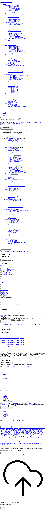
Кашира (38, 432)
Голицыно (6, 430)
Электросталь (21, 443)
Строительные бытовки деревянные (15, 201)
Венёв (13, 429)
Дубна (17, 431)
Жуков (1, 432)
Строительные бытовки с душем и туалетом (17, 205)
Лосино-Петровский (17, 435)
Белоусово (33, 428)
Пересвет (15, 438)
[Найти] (19, 119)
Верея (15, 429)
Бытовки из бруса (11, 198)
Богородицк (38, 428)
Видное (18, 429)
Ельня (30, 431)
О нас (4, 247)
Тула (8, 442)
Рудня (16, 439)
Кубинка (36, 434)
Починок (27, 438)
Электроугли (27, 443)
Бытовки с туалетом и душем (14, 170)
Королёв (33, 433)
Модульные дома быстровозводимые (15, 213)
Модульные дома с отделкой (13, 211)
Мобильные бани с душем (13, 223)
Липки (8, 435)
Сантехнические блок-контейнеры (15, 167)
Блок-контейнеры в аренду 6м (14, 183)
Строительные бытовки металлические (16, 200)
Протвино (31, 438)
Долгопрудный (34, 430)
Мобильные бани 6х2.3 (12, 228)
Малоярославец (3, 436)
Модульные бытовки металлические (15, 157)
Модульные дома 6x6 (12, 217)
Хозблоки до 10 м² (11, 236)
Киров (6, 433)
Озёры (33, 437)
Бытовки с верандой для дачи (14, 193)
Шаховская (41, 442)
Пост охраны (8, 173)
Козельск (16, 433)
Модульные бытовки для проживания (15, 160)
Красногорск (9, 434)
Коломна (20, 433)
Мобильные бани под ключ (13, 220)
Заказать (2, 124)
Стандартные (10, 176)
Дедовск (10, 430)
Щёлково (6, 443)
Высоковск (38, 429)
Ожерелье (29, 437)
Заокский (10, 432)
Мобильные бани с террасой (13, 224)
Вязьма (42, 429)
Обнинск (21, 437)
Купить (3, 260)
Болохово (43, 428)
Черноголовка (30, 442)
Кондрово (29, 433)
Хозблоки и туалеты (9, 229)
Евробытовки (8, 239)
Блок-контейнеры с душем (13, 169)
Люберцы (38, 435)
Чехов (34, 442)
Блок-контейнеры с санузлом (14, 168)
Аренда (4, 412)
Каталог (4, 136)
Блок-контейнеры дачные (10, 147)
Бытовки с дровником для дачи (14, 194)
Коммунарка (24, 433)
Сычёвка (38, 441)
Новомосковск (12, 437)
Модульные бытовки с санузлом (14, 162)
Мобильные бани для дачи (13, 221)
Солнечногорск (3, 441)
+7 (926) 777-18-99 (19, 130)
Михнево (17, 436)
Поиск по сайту (3, 119)
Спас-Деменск (15, 441)
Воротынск (28, 429)
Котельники (37, 433)
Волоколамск (23, 429)
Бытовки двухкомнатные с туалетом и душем (17, 172)
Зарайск (14, 432)
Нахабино (7, 437)
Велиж (10, 429)
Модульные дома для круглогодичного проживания (18, 210)
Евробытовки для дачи (12, 241)
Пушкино (35, 438)
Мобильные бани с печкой (13, 222)
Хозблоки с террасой (12, 234)
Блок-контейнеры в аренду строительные (16, 186)
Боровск (2, 429)
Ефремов (37, 431)
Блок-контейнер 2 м (12, 144)
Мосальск (25, 436)
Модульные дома (8, 209)
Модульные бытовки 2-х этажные (14, 164)
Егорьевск (26, 431)
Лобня (11, 435)
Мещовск (12, 436)
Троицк (5, 442)
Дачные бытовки (8, 189)
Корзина (4, 411)
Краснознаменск (22, 434)
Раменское (2, 439)
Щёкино (2, 443)
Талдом (42, 441)
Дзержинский (24, 430)
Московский (32, 436)
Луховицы (24, 435)
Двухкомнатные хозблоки (13, 231)
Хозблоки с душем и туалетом (14, 233)
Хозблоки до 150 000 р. (12, 237)
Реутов (6, 439)
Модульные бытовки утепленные (14, 161)
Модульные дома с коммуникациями (15, 215)
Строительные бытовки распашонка (15, 207)
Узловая (10, 442)
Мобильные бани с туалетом (13, 225)
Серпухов (36, 439)
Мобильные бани (8, 219)
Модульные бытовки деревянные (14, 158)
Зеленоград (23, 432)
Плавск (19, 438)
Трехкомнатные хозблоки (13, 232)
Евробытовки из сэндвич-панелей (15, 246)
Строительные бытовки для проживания (16, 202)
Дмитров (29, 430)
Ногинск (17, 437)
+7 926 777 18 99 (5, 324)
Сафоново (25, 439)
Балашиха (21, 428)
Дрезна (14, 431)
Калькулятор (5, 414)
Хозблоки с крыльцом (12, 235)
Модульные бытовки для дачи (14, 159)
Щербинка (10, 443)
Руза (19, 439)
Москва (28, 436)
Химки (17, 442)
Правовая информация (7, 418)
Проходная (10, 177)
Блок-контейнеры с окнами (13, 148)
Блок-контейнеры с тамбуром (14, 141)
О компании (5, 415)
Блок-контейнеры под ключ (13, 143)
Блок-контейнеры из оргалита (14, 153)
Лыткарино (28, 435)
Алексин (2, 428)
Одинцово (25, 437)
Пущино (39, 438)
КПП (9, 175)
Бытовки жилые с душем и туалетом (15, 171)
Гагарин (2, 430)
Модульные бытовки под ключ (14, 163)
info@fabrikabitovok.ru (29, 324)
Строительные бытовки (10, 199)
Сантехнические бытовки (10, 166)
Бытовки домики (11, 197)
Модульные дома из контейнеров (14, 214)
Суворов (30, 441)
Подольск (23, 438)
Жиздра (41, 431)
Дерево (2, 282)
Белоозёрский (28, 428)
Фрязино (14, 442)
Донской (2, 431)
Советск (39, 439)
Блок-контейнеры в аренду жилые (15, 188)
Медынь (8, 436)
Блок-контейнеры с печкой (13, 150)
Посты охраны (11, 178)
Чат (10, 250)
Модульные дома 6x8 (12, 218)
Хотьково (21, 442)
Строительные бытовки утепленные (15, 203)
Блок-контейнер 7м (12, 146)
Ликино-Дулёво (3, 435)
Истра (32, 432)
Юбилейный (32, 443)
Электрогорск (15, 443)
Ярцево (39, 443)
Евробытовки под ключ (12, 240)
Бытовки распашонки (12, 190)
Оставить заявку (6, 400)
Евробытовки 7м (11, 243)
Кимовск (42, 432)
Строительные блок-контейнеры (12, 138)
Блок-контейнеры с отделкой (13, 140)
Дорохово (11, 431)
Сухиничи (34, 441)
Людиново (42, 435)
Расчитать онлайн (4, 316)
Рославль (10, 439)
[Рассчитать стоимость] (4, 389)
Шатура (37, 442)
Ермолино (33, 431)
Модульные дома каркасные (13, 212)
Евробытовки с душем (12, 244)
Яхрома (6, 444)
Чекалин (25, 442)
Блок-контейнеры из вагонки (14, 152)
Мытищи (37, 436)
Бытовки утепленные (12, 192)
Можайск (21, 436)
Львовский (33, 435)
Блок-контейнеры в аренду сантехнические (16, 187)
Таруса (1, 442)
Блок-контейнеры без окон (13, 149)
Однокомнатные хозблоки (13, 230)
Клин (13, 433)
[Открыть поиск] (1, 117)
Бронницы (6, 429)
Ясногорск (2, 444)
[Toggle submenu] (10, 137)
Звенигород (18, 432)
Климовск (9, 433)
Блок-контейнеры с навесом (13, 151)
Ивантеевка (28, 432)
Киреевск (2, 433)
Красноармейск (3, 434)
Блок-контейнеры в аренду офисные (15, 185)
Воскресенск (33, 429)
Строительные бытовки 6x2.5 (14, 208)
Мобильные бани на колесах (13, 226)
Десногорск (18, 430)
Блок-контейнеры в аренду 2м (14, 180)
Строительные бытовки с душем (14, 204)
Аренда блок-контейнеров (10, 179)
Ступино (26, 441)
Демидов (14, 430)
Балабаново (16, 428)
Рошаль (13, 439)
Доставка (5, 413)
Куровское (40, 434)
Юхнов (36, 443)
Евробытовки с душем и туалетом (15, 245)
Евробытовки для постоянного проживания (17, 242)
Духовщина (21, 431)
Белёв (24, 428)
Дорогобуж (6, 431)
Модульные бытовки (9, 156)
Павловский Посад (4, 438)
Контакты (5, 416)
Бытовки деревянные (12, 191)
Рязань (21, 439)
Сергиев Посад (30, 439)
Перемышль (11, 438)
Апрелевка (11, 428)
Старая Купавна (21, 441)
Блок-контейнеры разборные (13, 154)
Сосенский (9, 441)
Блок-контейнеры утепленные (14, 142)
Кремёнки (28, 434)
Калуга (34, 432)
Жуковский (5, 432)
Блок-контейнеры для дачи (13, 139)
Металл (2, 265)
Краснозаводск (16, 434)
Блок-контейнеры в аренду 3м (14, 181)
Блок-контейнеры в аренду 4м (14, 182)
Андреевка (6, 428)
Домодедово (39, 430)
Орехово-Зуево (37, 437)
